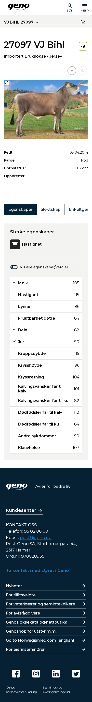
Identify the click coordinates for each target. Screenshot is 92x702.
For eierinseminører (25, 649)
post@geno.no (36, 537)
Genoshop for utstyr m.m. (31, 631)
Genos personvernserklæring (21, 690)
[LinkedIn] (56, 673)
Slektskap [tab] (51, 209)
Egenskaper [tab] (20, 209)
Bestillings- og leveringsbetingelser (56, 690)
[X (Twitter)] (76, 673)
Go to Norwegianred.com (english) (40, 640)
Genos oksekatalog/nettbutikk (36, 622)
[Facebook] (16, 673)
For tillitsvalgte (21, 595)
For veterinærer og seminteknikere (40, 604)
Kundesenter (21, 510)
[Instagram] (36, 673)
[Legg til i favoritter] (82, 70)
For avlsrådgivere (23, 613)
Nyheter (14, 586)
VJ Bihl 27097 (18, 22)
